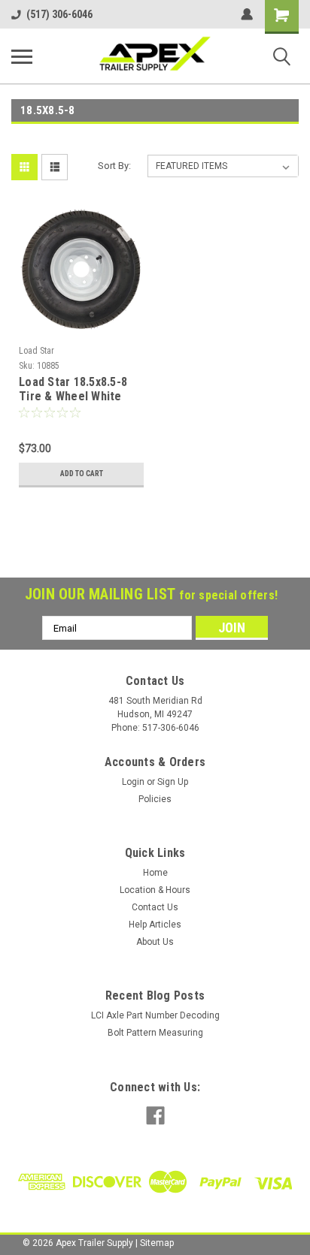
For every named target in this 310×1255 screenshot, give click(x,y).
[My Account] (247, 14)
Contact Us (155, 907)
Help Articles (155, 924)
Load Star (36, 350)
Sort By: (114, 165)
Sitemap (157, 1243)
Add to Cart (81, 473)
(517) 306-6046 (59, 14)
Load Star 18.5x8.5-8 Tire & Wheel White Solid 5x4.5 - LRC (73, 390)
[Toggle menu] (21, 56)
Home (155, 872)
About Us (155, 942)
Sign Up (172, 782)
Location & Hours (155, 890)
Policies (155, 799)
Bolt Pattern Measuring (155, 1032)
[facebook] (155, 1115)
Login (133, 782)
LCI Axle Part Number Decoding (155, 1015)
